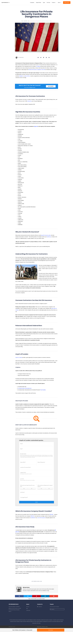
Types (44, 2)
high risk (36, 126)
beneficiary (49, 236)
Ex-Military (38, 66)
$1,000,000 (33, 517)
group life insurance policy (46, 235)
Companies (32, 2)
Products (53, 2)
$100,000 (51, 514)
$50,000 (32, 516)
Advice (59, 2)
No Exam (48, 2)
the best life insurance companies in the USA (37, 69)
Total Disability (43, 389)
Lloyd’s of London (18, 357)
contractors (29, 101)
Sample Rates (38, 2)
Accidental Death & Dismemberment (24, 388)
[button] (66, 2)
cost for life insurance (41, 517)
